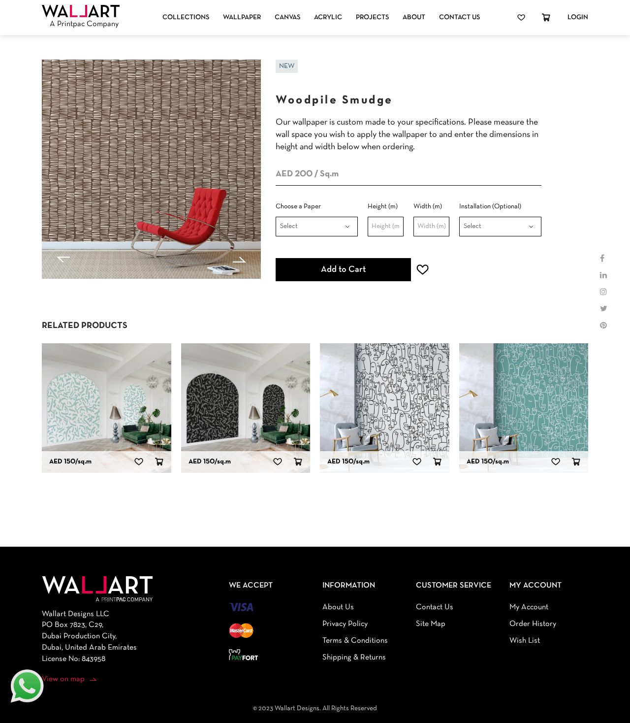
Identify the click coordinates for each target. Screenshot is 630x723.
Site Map (430, 624)
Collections (185, 17)
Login (577, 17)
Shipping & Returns (354, 657)
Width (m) (427, 206)
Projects (372, 17)
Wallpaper (242, 17)
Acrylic (328, 17)
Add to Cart (343, 269)
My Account (528, 607)
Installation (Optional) (490, 206)
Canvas (287, 17)
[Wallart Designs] (81, 11)
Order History (532, 624)
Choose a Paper (298, 206)
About (414, 17)
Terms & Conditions (355, 640)
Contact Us (459, 17)
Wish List (524, 640)
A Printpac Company (84, 24)
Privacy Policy (345, 624)
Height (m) (383, 206)
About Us (338, 607)
